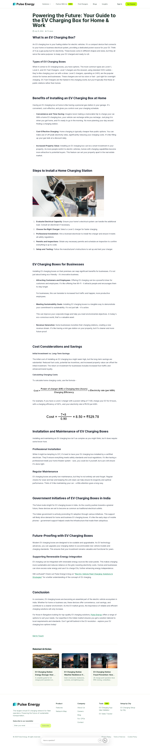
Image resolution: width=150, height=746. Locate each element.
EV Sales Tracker (105, 714)
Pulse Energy (96, 615)
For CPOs (81, 719)
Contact (80, 722)
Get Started (131, 4)
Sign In (119, 4)
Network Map (61, 711)
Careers (80, 711)
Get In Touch (38, 636)
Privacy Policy (106, 737)
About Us (81, 708)
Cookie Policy (132, 737)
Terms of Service (119, 737)
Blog (79, 715)
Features (59, 708)
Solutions (45, 4)
